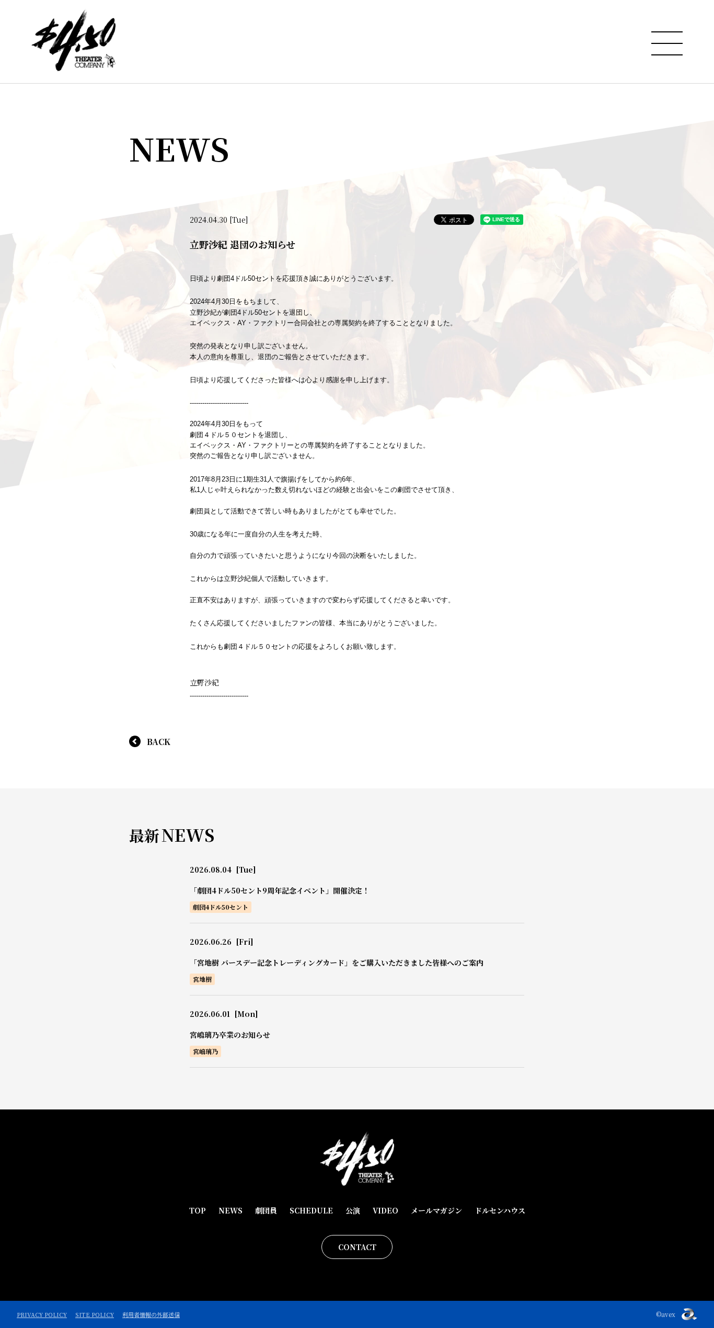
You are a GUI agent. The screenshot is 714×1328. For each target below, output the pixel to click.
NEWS (230, 1210)
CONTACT (357, 1247)
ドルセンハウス (500, 1210)
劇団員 (266, 1210)
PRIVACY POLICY (42, 1314)
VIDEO (385, 1210)
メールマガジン (436, 1210)
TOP (197, 1210)
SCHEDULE (311, 1210)
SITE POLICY (94, 1314)
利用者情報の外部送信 (151, 1314)
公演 (353, 1210)
